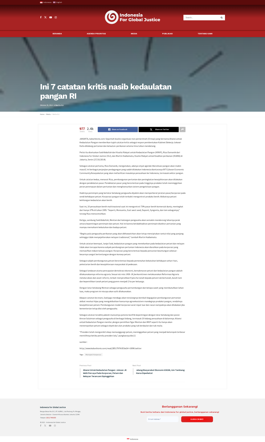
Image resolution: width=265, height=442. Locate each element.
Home (42, 114)
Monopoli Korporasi (93, 355)
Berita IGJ (59, 105)
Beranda (57, 33)
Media (134, 33)
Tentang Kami (205, 33)
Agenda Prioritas (96, 33)
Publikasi (167, 33)
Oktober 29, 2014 (46, 105)
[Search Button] (222, 17)
